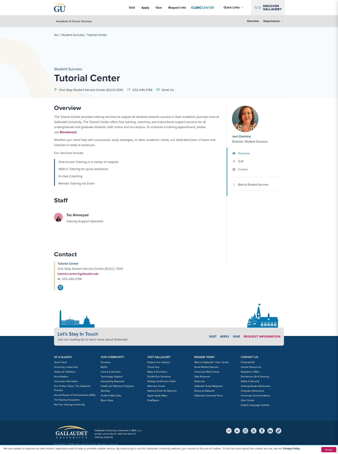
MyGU (104, 367)
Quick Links (232, 7)
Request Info (177, 7)
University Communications (255, 395)
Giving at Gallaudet (204, 391)
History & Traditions (64, 372)
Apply (146, 7)
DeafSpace (153, 400)
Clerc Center (248, 400)
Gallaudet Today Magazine (208, 386)
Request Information (262, 336)
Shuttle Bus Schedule (159, 376)
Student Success (72, 35)
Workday (105, 391)
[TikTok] (278, 431)
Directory (106, 362)
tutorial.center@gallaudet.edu (78, 273)
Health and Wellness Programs (117, 386)
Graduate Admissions (252, 391)
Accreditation (61, 376)
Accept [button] (329, 449)
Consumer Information (66, 381)
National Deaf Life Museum (162, 391)
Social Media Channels (206, 367)
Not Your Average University (69, 404)
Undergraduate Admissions (256, 386)
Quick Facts (60, 362)
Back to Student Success (253, 185)
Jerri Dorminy (241, 136)
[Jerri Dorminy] (253, 119)
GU (56, 35)
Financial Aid (248, 362)
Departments (271, 21)
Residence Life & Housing (255, 376)
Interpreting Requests (112, 381)
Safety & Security (250, 381)
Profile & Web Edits (111, 395)
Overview (253, 21)
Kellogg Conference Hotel (161, 381)
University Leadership (66, 367)
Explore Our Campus (158, 362)
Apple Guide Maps (157, 395)
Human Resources (251, 367)
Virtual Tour (153, 367)
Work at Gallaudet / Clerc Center (211, 362)
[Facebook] (262, 431)
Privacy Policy (291, 448)
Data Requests (202, 376)
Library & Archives (111, 372)
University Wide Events (206, 372)
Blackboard (68, 132)
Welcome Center (156, 386)
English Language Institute (255, 405)
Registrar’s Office (250, 372)
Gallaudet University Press (208, 395)
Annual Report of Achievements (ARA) (74, 395)
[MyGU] (229, 431)
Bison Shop (107, 400)
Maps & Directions (157, 372)
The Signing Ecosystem (67, 400)
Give (159, 7)
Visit (132, 7)
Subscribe (199, 381)
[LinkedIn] (270, 431)
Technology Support (112, 376)
